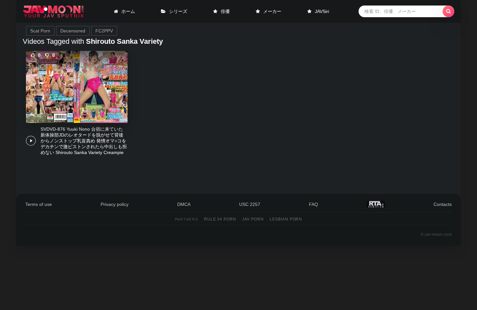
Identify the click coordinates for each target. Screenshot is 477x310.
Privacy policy (114, 204)
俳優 (225, 11)
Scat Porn (40, 30)
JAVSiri (322, 11)
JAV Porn (253, 219)
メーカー (272, 11)
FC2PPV (104, 30)
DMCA (183, 204)
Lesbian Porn (286, 219)
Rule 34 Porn (220, 219)
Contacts (443, 204)
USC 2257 (249, 204)
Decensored (72, 30)
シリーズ (178, 11)
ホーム (128, 11)
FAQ (313, 204)
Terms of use (38, 204)
